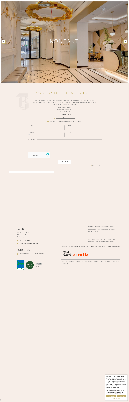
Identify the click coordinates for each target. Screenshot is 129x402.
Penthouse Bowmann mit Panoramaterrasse (101, 241)
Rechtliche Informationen (81, 246)
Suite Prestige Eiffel (109, 239)
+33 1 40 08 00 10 (66, 114)
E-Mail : (70, 132)
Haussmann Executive (107, 226)
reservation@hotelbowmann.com (65, 118)
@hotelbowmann (24, 253)
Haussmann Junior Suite (108, 229)
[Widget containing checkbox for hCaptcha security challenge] (39, 155)
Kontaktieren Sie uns (67, 246)
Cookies (117, 246)
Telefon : (32, 132)
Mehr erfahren (116, 398)
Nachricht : (33, 139)
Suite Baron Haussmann (95, 239)
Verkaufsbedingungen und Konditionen (102, 246)
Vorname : (70, 125)
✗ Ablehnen (122, 396)
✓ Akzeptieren (111, 396)
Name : (32, 125)
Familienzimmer (93, 231)
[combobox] (29, 134)
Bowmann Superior (94, 226)
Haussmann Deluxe (94, 229)
